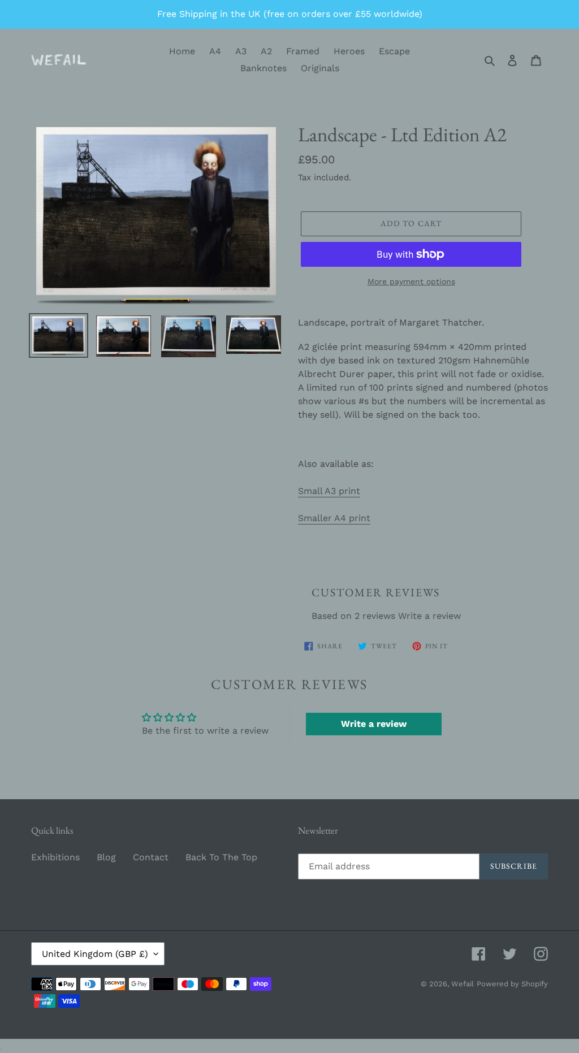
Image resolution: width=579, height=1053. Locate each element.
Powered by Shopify (512, 984)
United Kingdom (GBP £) (95, 953)
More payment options (411, 281)
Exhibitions (55, 857)
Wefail (462, 984)
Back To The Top (221, 857)
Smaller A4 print (334, 518)
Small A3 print (329, 491)
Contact (150, 857)
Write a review (429, 615)
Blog (106, 857)
